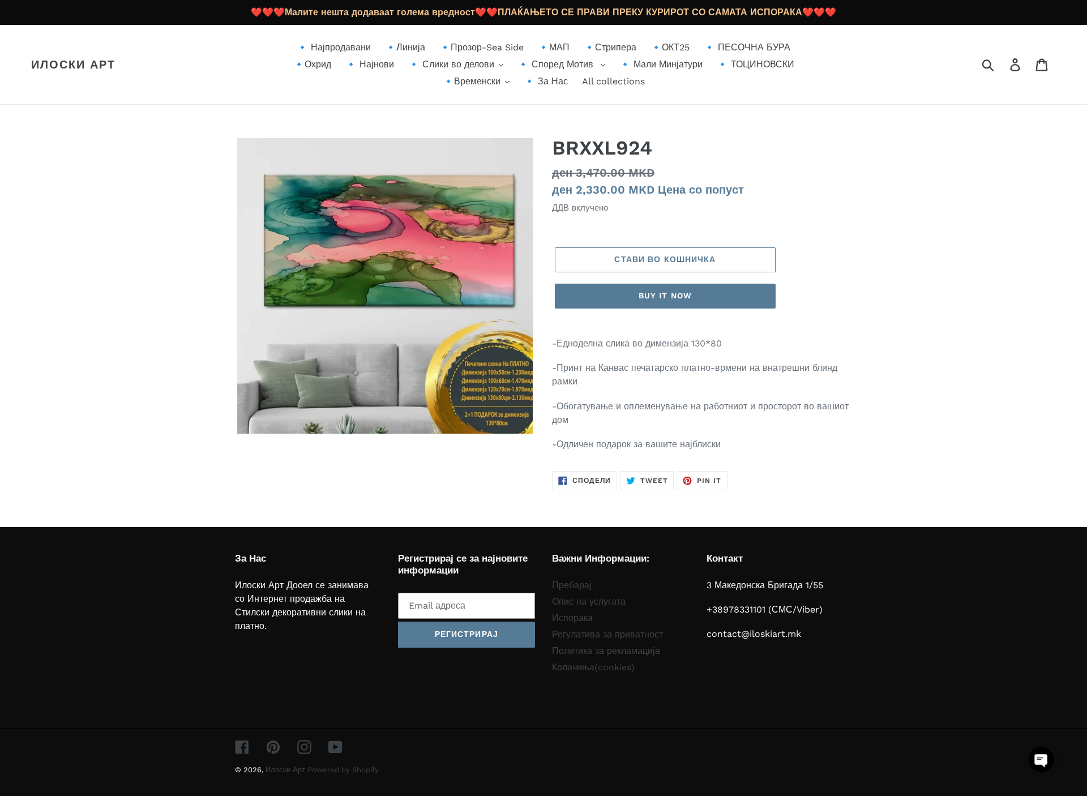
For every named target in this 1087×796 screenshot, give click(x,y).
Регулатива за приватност (607, 634)
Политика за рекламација (606, 650)
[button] (1041, 759)
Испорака (572, 618)
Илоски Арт (73, 64)
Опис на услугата (589, 601)
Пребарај (572, 585)
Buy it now (665, 295)
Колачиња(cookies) (593, 667)
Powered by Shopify (343, 769)
